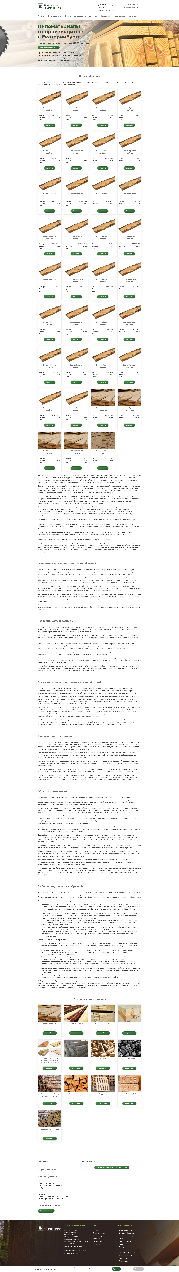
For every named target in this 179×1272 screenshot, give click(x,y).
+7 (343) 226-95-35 (132, 4)
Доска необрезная (126, 1233)
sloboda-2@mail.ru (131, 8)
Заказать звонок (46, 1211)
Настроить (127, 1269)
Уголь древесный (126, 1250)
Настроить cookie (71, 1254)
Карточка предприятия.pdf (73, 1247)
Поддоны (123, 1258)
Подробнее (49, 1033)
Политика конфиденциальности (75, 1251)
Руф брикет (123, 1261)
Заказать (49, 125)
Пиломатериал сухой (127, 1236)
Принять (116, 1269)
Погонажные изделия (127, 1241)
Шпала (121, 1244)
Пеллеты (122, 1247)
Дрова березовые (126, 1255)
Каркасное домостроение (75, 16)
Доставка (93, 16)
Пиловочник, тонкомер (128, 1253)
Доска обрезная (125, 1230)
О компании (105, 16)
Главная (41, 16)
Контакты (132, 16)
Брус (121, 1239)
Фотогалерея (119, 16)
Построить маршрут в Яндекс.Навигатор (112, 1167)
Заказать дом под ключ (48, 47)
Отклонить (138, 1269)
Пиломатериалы (54, 16)
